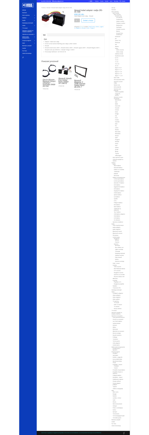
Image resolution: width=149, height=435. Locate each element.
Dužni (114, 164)
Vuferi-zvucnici (120, 50)
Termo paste (116, 341)
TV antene (116, 306)
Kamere (115, 325)
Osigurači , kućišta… (118, 94)
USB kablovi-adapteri (119, 214)
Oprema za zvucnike (119, 274)
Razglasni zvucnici (118, 272)
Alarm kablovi (117, 165)
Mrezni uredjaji (117, 333)
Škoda (116, 151)
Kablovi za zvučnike (119, 169)
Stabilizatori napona (118, 379)
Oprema (116, 244)
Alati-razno (115, 392)
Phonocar (117, 42)
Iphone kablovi (118, 194)
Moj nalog (116, 1)
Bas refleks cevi (119, 247)
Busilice (115, 396)
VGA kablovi (117, 216)
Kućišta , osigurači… (118, 357)
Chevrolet (117, 106)
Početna (97, 1)
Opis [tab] (44, 35)
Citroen (117, 110)
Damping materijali (27, 23)
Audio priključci (116, 227)
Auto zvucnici (117, 14)
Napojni (116, 173)
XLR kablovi (117, 218)
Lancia (116, 127)
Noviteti (24, 12)
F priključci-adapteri (118, 293)
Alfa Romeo (118, 100)
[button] (63, 12)
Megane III (78, 28)
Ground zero (118, 16)
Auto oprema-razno (118, 157)
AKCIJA (24, 10)
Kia (116, 125)
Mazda (117, 129)
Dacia (116, 112)
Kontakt (106, 1)
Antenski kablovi (118, 167)
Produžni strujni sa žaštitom (118, 372)
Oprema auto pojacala (117, 89)
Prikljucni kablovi (118, 202)
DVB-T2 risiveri (118, 304)
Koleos (97, 26)
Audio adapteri (116, 229)
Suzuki (116, 149)
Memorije (115, 329)
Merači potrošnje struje (117, 361)
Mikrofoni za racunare (118, 331)
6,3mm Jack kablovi (119, 181)
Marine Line (117, 85)
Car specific (119, 17)
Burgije (114, 394)
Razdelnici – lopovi (117, 377)
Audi (116, 102)
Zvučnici (115, 265)
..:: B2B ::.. (91, 1)
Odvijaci (115, 406)
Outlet (24, 48)
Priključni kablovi (117, 375)
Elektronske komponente (25, 37)
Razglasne (116, 238)
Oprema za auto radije (118, 82)
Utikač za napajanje (118, 388)
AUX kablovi (117, 185)
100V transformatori (118, 225)
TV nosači (116, 302)
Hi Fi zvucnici (117, 270)
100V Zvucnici (117, 266)
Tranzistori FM (116, 288)
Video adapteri (117, 297)
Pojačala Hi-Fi (117, 282)
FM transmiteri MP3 (119, 79)
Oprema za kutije (119, 261)
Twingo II (92, 28)
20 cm (116, 65)
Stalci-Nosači (118, 257)
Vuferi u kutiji (119, 52)
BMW (116, 104)
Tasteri (116, 368)
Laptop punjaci (116, 323)
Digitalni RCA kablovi (119, 187)
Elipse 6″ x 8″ (118, 71)
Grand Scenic (91, 26)
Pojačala (115, 280)
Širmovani (116, 175)
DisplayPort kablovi (119, 191)
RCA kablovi (117, 204)
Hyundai (117, 121)
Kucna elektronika (117, 359)
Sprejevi (115, 412)
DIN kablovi (117, 189)
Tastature (115, 339)
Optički (115, 198)
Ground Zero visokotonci (119, 33)
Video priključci (116, 295)
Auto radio (116, 77)
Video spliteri (116, 299)
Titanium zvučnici (120, 23)
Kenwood (117, 36)
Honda (117, 119)
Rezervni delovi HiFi (119, 276)
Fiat (116, 116)
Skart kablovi (117, 206)
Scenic (87, 28)
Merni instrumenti (117, 404)
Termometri (116, 414)
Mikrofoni (115, 278)
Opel (116, 137)
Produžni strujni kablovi (119, 370)
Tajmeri (115, 386)
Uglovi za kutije (119, 249)
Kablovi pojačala (119, 91)
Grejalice (115, 353)
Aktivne (117, 240)
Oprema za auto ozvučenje (118, 97)
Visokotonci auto (119, 56)
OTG (115, 200)
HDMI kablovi (117, 193)
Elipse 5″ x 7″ (118, 69)
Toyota (117, 153)
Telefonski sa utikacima (117, 209)
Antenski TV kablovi (119, 183)
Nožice (117, 259)
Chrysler (117, 108)
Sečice (114, 410)
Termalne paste (117, 418)
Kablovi (24, 18)
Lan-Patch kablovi (117, 321)
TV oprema (116, 301)
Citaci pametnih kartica (119, 317)
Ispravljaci (115, 355)
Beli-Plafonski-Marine (119, 268)
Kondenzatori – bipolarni (117, 349)
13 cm (116, 61)
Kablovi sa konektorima (119, 177)
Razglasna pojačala (119, 284)
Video (23, 25)
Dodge (117, 114)
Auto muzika (116, 13)
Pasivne (117, 242)
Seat (116, 145)
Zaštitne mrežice (119, 255)
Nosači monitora (117, 335)
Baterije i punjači (27, 45)
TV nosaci (25, 28)
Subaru (117, 147)
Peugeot (117, 139)
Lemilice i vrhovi (117, 398)
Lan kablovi (117, 197)
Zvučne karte (116, 345)
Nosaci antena (117, 308)
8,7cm (116, 57)
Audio (23, 20)
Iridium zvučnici (120, 21)
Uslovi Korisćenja (26, 53)
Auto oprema (26, 15)
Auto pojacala (117, 87)
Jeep (116, 123)
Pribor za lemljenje (118, 408)
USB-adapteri (116, 343)
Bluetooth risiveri (117, 231)
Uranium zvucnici (120, 29)
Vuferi (116, 48)
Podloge (115, 337)
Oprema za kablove (118, 222)
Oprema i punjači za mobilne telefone (27, 31)
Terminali (117, 251)
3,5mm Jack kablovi (119, 179)
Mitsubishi (117, 133)
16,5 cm (117, 63)
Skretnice (117, 245)
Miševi (114, 327)
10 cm (116, 60)
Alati (23, 43)
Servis (111, 1)
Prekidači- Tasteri (117, 364)
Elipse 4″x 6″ (118, 67)
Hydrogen (119, 27)
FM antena (115, 235)
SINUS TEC (118, 40)
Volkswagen (118, 155)
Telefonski (116, 171)
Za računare (117, 220)
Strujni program (26, 40)
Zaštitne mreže (119, 54)
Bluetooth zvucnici (117, 233)
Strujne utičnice (117, 381)
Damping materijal (120, 253)
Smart (116, 143)
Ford (116, 117)
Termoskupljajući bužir (119, 415)
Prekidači (116, 366)
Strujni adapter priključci (117, 383)
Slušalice (115, 286)
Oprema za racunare (28, 34)
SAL (116, 44)
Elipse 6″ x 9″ (118, 73)
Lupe (114, 400)
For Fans (24, 50)
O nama (101, 1)
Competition (119, 19)
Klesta (114, 402)
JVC (116, 38)
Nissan (117, 135)
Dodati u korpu (88, 20)
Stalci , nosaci (116, 263)
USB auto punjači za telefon (118, 160)
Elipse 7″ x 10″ (119, 75)
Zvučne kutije (116, 237)
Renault (48, 7)
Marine (118, 31)
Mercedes (117, 131)
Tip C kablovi (117, 212)
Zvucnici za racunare (118, 319)
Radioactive (119, 25)
